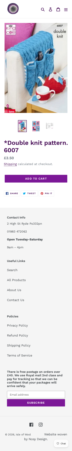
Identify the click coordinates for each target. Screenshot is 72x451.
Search (12, 270)
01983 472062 (17, 231)
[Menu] (66, 9)
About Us (14, 290)
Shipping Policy (18, 345)
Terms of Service (19, 355)
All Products (16, 280)
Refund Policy (17, 335)
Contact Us (15, 300)
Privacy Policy (17, 325)
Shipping (10, 164)
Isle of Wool (24, 434)
